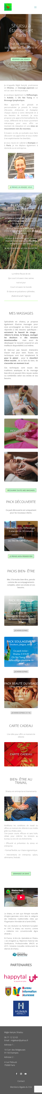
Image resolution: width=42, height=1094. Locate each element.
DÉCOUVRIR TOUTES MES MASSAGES (21, 490)
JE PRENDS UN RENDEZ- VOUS (21, 187)
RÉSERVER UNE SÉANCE (21, 59)
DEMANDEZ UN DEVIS (21, 874)
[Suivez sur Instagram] (21, 1074)
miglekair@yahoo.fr (19, 1040)
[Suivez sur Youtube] (25, 1074)
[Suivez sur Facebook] (16, 1074)
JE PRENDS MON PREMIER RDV (21, 556)
